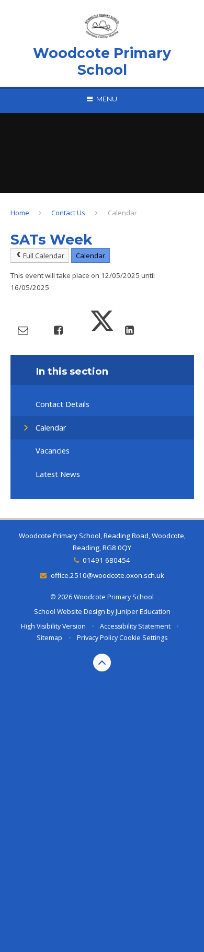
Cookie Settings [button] (143, 637)
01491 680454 (106, 560)
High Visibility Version (53, 626)
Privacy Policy (97, 637)
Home (19, 212)
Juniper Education (143, 611)
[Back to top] (102, 662)
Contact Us (68, 212)
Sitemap (49, 637)
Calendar (122, 212)
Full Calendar (43, 255)
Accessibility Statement (135, 626)
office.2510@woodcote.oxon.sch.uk (107, 575)
